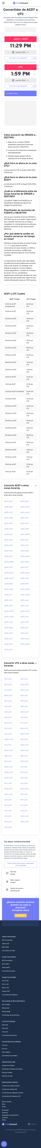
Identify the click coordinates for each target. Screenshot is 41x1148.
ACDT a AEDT (25, 644)
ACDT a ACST (9, 573)
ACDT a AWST (9, 562)
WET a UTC (8, 685)
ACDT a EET (8, 600)
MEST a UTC (24, 734)
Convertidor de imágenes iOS (11, 1096)
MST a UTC (8, 805)
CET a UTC (24, 723)
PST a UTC (8, 679)
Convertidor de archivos (9, 1035)
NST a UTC (8, 701)
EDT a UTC (8, 811)
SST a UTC (8, 800)
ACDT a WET (8, 507)
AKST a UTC (24, 690)
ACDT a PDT (24, 524)
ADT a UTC (24, 679)
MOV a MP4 (5, 947)
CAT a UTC (8, 734)
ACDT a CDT (8, 529)
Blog (3, 1104)
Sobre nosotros (6, 1102)
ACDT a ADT (24, 502)
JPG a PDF (5, 981)
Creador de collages (8, 1065)
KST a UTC (8, 729)
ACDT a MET (24, 562)
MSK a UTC (8, 696)
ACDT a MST (8, 628)
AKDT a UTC (8, 772)
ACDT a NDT (8, 584)
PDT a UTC (24, 701)
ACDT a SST (8, 622)
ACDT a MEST (25, 556)
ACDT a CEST (25, 639)
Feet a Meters (6, 1052)
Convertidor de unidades (9, 1056)
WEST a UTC (24, 712)
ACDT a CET (24, 546)
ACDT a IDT (24, 633)
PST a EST (5, 1028)
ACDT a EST (24, 628)
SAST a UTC (24, 751)
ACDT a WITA (8, 611)
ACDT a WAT (24, 529)
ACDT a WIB (24, 578)
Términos (5, 1113)
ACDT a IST (24, 567)
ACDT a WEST (25, 535)
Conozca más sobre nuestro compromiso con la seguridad (20, 864)
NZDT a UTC (8, 767)
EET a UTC (24, 772)
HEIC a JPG (5, 988)
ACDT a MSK (8, 518)
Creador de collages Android (11, 1086)
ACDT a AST (8, 535)
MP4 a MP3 (5, 964)
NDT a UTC (24, 756)
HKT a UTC (8, 783)
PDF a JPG (5, 984)
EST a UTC (24, 805)
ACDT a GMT (8, 589)
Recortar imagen (7, 1072)
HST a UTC (24, 696)
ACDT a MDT (24, 551)
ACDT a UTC (8, 567)
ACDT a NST (8, 524)
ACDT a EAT (24, 600)
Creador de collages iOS (9, 1089)
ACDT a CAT (8, 556)
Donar (4, 1107)
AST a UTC (8, 712)
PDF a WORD (6, 1005)
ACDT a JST (24, 606)
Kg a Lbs (4, 1049)
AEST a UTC (24, 685)
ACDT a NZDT (25, 589)
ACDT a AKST (25, 513)
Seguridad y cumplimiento (10, 1115)
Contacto (5, 1117)
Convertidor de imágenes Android (12, 1093)
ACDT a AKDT (25, 595)
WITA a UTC (8, 789)
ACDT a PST (8, 502)
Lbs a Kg (4, 1045)
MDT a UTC (24, 729)
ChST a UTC (8, 794)
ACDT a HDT (8, 540)
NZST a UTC (8, 751)
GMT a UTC (24, 762)
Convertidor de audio (8, 971)
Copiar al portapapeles (19, 58)
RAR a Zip (5, 1025)
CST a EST (5, 1032)
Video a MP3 (6, 967)
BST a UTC (8, 723)
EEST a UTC (24, 789)
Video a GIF (5, 944)
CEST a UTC (24, 816)
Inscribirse (21, 916)
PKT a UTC (8, 822)
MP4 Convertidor (7, 940)
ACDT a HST (24, 518)
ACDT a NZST (25, 573)
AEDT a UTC (24, 822)
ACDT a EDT (8, 633)
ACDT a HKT (8, 606)
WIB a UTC (8, 756)
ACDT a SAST (9, 578)
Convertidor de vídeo (8, 951)
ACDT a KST (8, 551)
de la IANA (7, 246)
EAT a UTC (24, 778)
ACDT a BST (8, 546)
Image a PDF (6, 991)
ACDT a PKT (8, 644)
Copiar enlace (13, 93)
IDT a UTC (23, 811)
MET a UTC (24, 740)
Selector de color (7, 1076)
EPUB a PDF (6, 1008)
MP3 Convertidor (7, 960)
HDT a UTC (8, 718)
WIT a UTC (8, 762)
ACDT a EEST (25, 611)
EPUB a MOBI (6, 1012)
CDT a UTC (8, 707)
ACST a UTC (24, 745)
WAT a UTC (24, 707)
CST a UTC (8, 690)
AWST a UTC (8, 740)
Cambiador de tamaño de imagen (12, 1069)
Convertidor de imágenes (10, 995)
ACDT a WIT (24, 584)
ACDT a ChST (9, 617)
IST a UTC (7, 745)
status (4, 1120)
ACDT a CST (8, 513)
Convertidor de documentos (11, 1015)
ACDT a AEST (25, 507)
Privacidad (5, 1110)
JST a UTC (24, 783)
